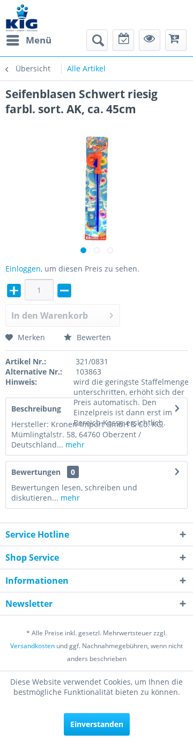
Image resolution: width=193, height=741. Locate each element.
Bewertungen (36, 472)
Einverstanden (96, 724)
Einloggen (23, 268)
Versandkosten (32, 645)
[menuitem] (28, 40)
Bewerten (93, 337)
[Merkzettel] (123, 40)
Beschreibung (36, 408)
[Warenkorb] (176, 40)
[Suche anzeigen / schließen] (97, 40)
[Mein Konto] (149, 40)
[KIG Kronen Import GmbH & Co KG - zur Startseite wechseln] (21, 17)
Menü (38, 40)
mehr (74, 444)
